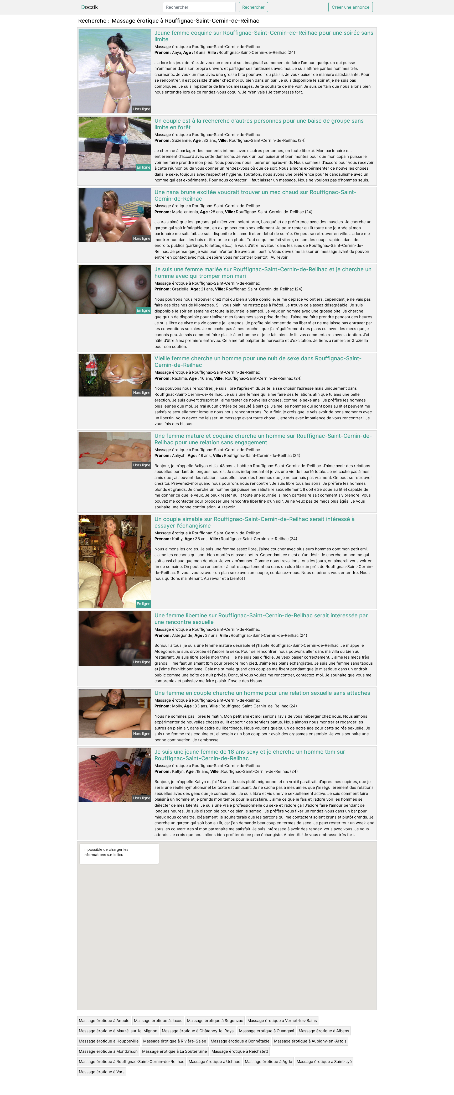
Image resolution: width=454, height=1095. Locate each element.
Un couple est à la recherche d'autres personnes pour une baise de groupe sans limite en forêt (259, 124)
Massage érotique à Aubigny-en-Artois (310, 1041)
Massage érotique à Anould (104, 1020)
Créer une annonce (350, 7)
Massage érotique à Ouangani (266, 1030)
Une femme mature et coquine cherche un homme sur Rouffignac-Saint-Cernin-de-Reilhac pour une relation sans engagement (263, 439)
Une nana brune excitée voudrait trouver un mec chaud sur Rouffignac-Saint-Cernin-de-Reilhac (255, 195)
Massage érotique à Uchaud (214, 1061)
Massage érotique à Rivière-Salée (174, 1041)
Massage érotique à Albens (324, 1030)
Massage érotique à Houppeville (109, 1041)
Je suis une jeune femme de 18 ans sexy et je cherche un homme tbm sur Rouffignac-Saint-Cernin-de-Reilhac (249, 755)
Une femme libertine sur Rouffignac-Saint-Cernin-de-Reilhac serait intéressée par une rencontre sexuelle (261, 618)
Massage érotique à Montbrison (108, 1051)
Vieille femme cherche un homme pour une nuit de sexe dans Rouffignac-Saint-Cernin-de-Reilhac (258, 361)
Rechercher (253, 7)
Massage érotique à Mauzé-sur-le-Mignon (118, 1030)
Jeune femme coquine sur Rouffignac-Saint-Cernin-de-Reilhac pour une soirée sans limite (263, 36)
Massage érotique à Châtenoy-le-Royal (198, 1030)
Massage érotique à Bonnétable (240, 1041)
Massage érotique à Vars (102, 1071)
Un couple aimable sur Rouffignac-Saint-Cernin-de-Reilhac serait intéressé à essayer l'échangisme (254, 522)
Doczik (89, 7)
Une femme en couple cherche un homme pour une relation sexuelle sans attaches (262, 693)
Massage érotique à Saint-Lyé (324, 1061)
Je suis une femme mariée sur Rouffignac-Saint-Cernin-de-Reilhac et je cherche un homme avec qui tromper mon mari (263, 272)
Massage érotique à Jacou (158, 1020)
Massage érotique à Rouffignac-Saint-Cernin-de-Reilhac (131, 1061)
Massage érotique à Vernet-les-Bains (282, 1020)
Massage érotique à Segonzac (215, 1020)
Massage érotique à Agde (268, 1061)
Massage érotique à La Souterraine (174, 1051)
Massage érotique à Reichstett (239, 1051)
